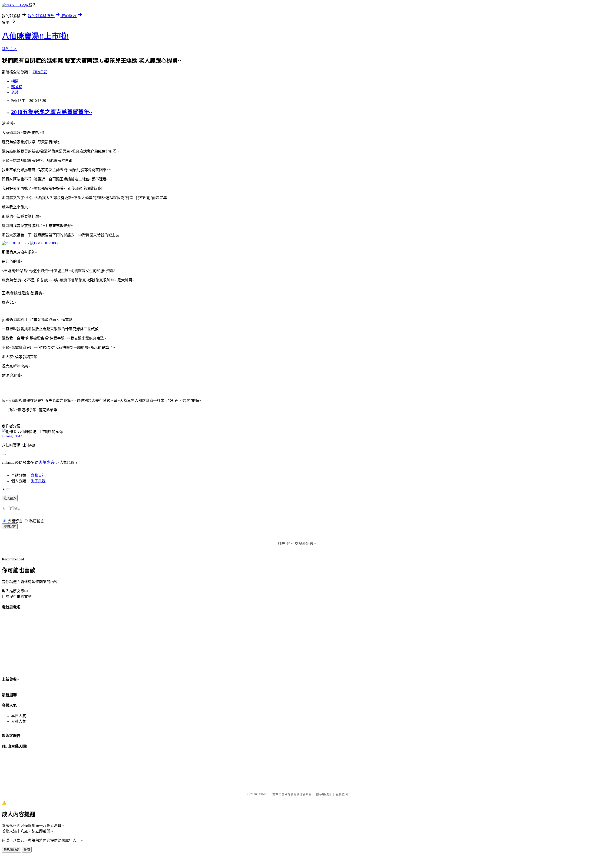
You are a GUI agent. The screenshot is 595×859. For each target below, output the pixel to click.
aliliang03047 (12, 436)
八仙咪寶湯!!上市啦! (35, 36)
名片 (15, 92)
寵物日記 (40, 72)
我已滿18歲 (11, 850)
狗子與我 (38, 481)
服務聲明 (342, 794)
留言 (50, 462)
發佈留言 (10, 526)
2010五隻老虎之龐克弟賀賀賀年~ (51, 112)
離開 (27, 850)
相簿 (15, 81)
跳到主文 (9, 49)
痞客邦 (40, 462)
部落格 (16, 87)
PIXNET (263, 794)
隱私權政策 (323, 794)
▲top (6, 489)
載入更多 (10, 498)
